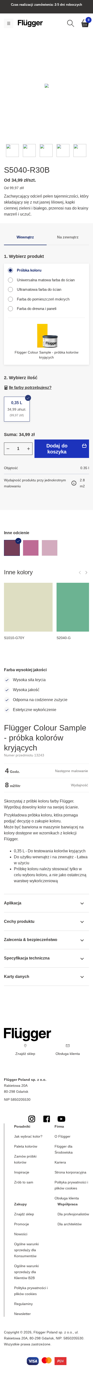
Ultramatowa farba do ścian (39, 289)
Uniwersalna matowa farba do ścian (46, 280)
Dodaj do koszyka (56, 448)
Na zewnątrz (68, 237)
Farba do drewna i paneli (36, 308)
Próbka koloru (29, 270)
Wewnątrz (25, 237)
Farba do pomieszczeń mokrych (43, 299)
